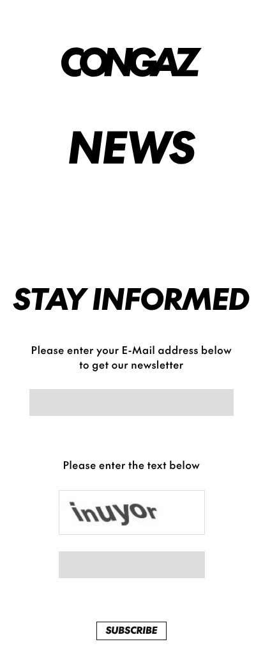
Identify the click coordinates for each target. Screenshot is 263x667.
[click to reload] (131, 512)
